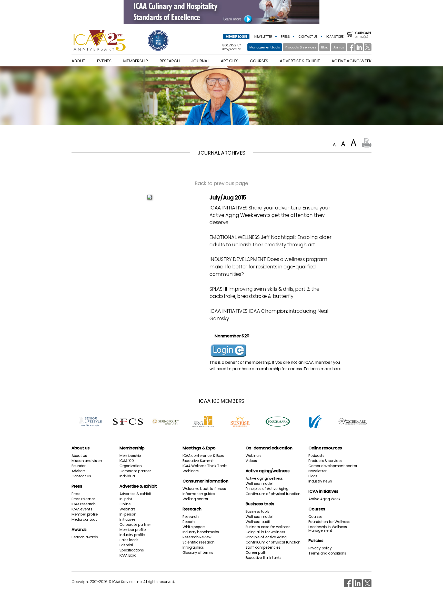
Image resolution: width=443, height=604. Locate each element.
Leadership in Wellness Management (327, 528)
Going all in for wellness (265, 532)
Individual (127, 476)
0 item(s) (363, 35)
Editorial (126, 545)
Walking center (195, 499)
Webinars (127, 509)
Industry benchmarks (201, 532)
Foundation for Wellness (329, 522)
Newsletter (317, 471)
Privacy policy (320, 548)
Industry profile (132, 535)
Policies (315, 540)
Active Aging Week (324, 499)
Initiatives (127, 519)
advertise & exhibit (300, 61)
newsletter (263, 36)
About (78, 61)
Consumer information (205, 481)
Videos (251, 460)
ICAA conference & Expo (203, 455)
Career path (256, 552)
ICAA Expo (127, 555)
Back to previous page (221, 183)
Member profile (85, 514)
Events (104, 61)
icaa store (335, 36)
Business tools (260, 504)
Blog (324, 47)
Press (77, 486)
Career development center (332, 466)
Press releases (84, 499)
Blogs (312, 476)
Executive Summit (198, 460)
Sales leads (128, 540)
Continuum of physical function (273, 494)
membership (135, 61)
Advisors (78, 471)
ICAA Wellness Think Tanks (205, 466)
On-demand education (269, 448)
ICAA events (82, 509)
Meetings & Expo (199, 448)
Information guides (199, 494)
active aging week (351, 61)
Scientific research (199, 542)
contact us (308, 36)
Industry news (320, 481)
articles (229, 61)
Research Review (197, 537)
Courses (259, 61)
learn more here (325, 369)
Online (124, 504)
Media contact (84, 519)
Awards (79, 529)
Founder (79, 466)
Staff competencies (263, 547)
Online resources (325, 448)
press (285, 36)
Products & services (300, 47)
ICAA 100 (126, 460)
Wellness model (259, 483)
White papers (194, 527)
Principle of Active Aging (266, 537)
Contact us (81, 476)
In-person (127, 514)
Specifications (131, 550)
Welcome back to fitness (204, 488)
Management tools (264, 47)
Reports (189, 522)
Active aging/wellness (268, 471)
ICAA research (84, 504)
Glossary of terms (198, 552)
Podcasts (316, 455)
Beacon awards (85, 537)
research (169, 61)
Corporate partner (135, 471)
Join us (338, 47)
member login (236, 36)
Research (192, 509)
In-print (125, 499)
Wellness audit (258, 522)
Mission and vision (87, 460)
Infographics (193, 547)
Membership (132, 448)
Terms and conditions (327, 553)
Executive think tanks (263, 557)
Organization (130, 466)
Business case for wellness (268, 527)
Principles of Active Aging (267, 488)
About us (80, 448)
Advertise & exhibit (138, 486)
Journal (200, 61)
